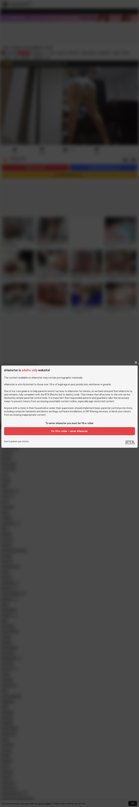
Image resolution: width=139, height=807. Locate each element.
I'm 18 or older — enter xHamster (69, 431)
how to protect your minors (16, 441)
